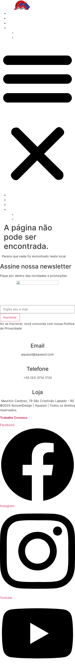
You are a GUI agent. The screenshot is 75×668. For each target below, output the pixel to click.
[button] (37, 116)
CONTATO (15, 27)
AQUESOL (15, 13)
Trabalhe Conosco (14, 418)
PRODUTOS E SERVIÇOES (27, 18)
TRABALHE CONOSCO (32, 37)
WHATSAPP (24, 32)
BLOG (12, 23)
